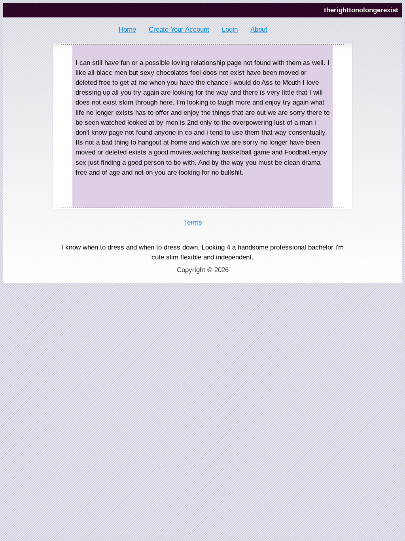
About (258, 29)
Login (230, 29)
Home (127, 29)
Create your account (179, 29)
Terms (193, 222)
